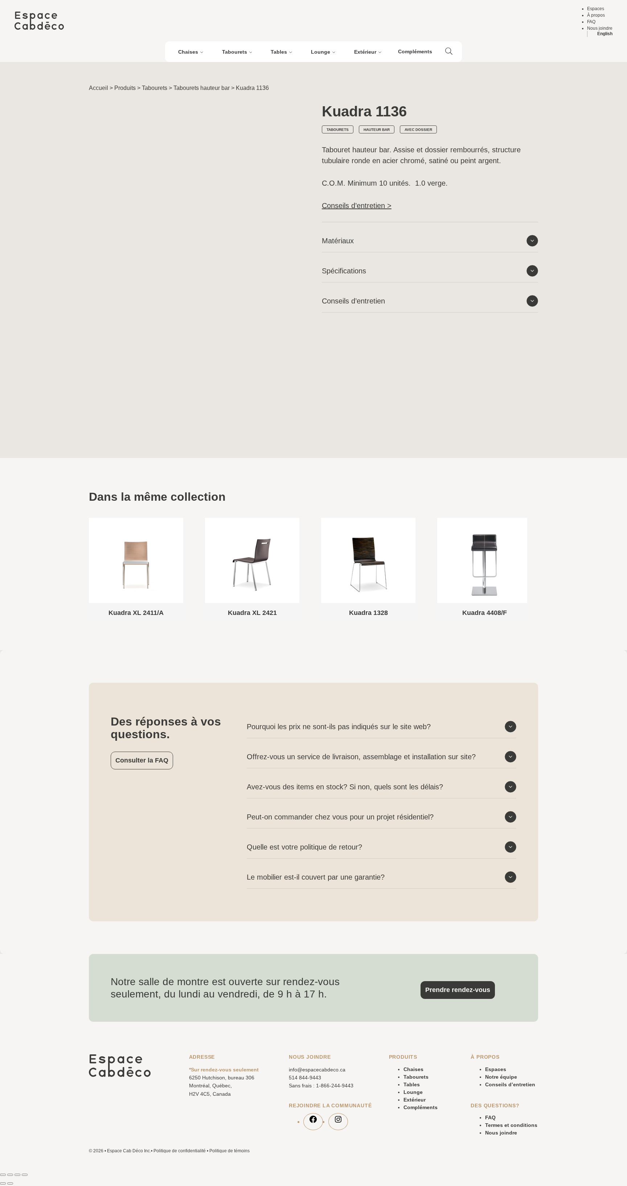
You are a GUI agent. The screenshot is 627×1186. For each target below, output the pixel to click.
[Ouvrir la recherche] (449, 52)
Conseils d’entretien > (357, 206)
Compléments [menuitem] (415, 51)
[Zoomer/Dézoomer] (3, 1175)
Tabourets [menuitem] (234, 52)
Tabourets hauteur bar (201, 88)
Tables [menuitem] (279, 52)
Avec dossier (418, 130)
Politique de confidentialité (179, 1150)
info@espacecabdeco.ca (317, 1070)
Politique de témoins (229, 1150)
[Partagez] (17, 1175)
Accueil (98, 88)
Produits (125, 88)
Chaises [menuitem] (188, 52)
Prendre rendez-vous (457, 989)
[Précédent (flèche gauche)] (3, 1183)
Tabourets (154, 88)
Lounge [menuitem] (320, 52)
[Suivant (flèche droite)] (10, 1183)
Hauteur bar (377, 130)
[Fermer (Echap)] (25, 1175)
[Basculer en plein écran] (10, 1175)
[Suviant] (535, 492)
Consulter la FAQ (141, 760)
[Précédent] (513, 492)
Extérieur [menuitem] (365, 52)
